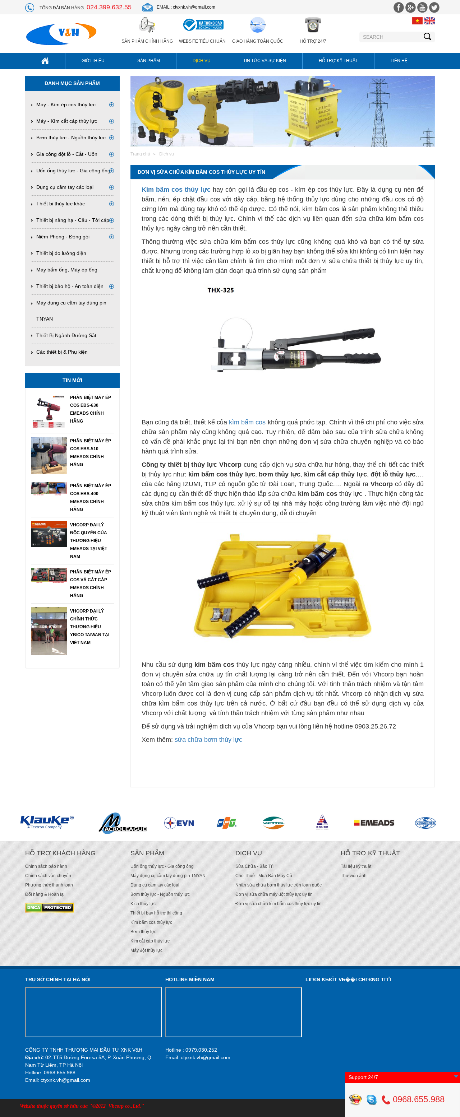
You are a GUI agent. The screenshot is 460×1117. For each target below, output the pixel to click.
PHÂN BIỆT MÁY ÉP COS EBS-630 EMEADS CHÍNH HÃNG (90, 409)
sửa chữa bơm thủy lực (208, 739)
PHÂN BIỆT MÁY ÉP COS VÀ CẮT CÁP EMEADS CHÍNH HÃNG (90, 583)
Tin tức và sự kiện (264, 60)
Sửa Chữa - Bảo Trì (254, 866)
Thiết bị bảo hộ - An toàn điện (70, 286)
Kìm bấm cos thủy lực (176, 189)
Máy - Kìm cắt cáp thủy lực (66, 121)
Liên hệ (399, 60)
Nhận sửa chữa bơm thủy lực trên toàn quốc (278, 885)
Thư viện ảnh (354, 875)
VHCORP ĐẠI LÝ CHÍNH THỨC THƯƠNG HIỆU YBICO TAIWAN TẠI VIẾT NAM (89, 627)
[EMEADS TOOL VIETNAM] (297, 823)
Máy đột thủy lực (146, 950)
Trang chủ (140, 154)
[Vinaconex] (349, 823)
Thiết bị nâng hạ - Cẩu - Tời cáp (72, 220)
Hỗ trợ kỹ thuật (338, 60)
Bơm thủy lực (143, 931)
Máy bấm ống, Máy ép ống (66, 270)
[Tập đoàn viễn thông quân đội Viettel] (198, 823)
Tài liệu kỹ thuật (356, 866)
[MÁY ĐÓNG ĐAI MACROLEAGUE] (45, 823)
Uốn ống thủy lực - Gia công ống (73, 170)
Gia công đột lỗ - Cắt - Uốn (66, 154)
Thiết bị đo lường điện (61, 253)
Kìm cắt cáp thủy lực (150, 941)
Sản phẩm (148, 60)
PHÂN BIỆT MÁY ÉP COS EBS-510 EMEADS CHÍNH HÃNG (90, 452)
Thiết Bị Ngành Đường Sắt (66, 335)
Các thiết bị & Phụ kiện (62, 352)
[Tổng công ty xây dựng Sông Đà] (246, 823)
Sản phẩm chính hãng (147, 41)
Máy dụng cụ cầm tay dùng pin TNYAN (168, 875)
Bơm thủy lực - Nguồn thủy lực (71, 137)
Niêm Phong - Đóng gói (62, 236)
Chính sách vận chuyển (48, 875)
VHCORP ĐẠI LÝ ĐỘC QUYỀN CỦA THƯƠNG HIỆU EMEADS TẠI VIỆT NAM (88, 540)
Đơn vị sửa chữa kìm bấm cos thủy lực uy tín (278, 903)
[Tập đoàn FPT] (149, 823)
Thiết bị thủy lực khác (60, 203)
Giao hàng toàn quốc (257, 41)
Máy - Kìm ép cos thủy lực (66, 104)
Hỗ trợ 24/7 (313, 41)
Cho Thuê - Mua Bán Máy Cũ (263, 875)
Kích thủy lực (143, 903)
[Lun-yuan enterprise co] (399, 823)
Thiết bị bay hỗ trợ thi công (156, 913)
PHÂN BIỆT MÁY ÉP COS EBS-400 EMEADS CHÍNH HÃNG (90, 497)
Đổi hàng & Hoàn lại (45, 894)
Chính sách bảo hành (46, 866)
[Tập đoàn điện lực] (101, 823)
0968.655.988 (417, 1099)
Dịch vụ (202, 60)
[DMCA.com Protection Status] (49, 907)
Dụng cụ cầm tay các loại (64, 187)
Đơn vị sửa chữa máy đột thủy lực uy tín (274, 894)
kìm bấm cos (247, 422)
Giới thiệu (93, 60)
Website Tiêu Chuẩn (202, 41)
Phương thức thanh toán (49, 885)
